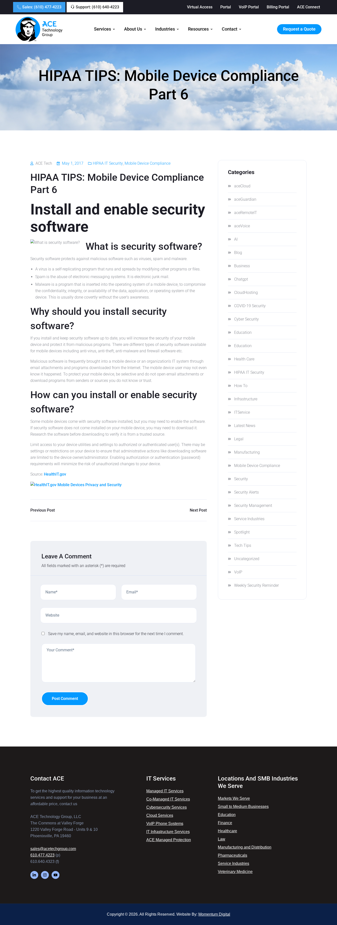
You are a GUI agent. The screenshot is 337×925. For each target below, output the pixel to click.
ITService (242, 412)
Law (221, 839)
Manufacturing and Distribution (244, 847)
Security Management (253, 505)
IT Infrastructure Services (168, 832)
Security (241, 479)
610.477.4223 (42, 855)
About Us (133, 29)
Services (102, 29)
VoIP (238, 572)
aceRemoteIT (245, 212)
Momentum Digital (214, 914)
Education (243, 332)
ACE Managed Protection (168, 840)
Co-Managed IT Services (168, 799)
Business (242, 266)
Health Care (244, 359)
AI (236, 239)
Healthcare (227, 831)
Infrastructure (245, 399)
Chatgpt (241, 279)
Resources (198, 29)
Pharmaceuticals (232, 855)
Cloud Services (159, 815)
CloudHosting (246, 292)
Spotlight (242, 532)
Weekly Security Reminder (256, 585)
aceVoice (242, 226)
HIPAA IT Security (108, 163)
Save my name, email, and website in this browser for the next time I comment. (116, 633)
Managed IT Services (165, 791)
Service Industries (249, 518)
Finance (225, 823)
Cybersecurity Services (166, 807)
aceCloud (242, 186)
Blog (238, 252)
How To (240, 385)
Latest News (244, 425)
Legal (238, 439)
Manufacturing (247, 452)
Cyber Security (246, 319)
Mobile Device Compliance (147, 163)
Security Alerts (246, 492)
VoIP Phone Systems (164, 823)
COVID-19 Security (250, 305)
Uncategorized (246, 558)
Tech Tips (242, 545)
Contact (229, 29)
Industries (165, 29)
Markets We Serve (234, 798)
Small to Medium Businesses (243, 806)
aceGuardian (245, 199)
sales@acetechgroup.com (53, 849)
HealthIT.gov (55, 474)
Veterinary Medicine (235, 872)
